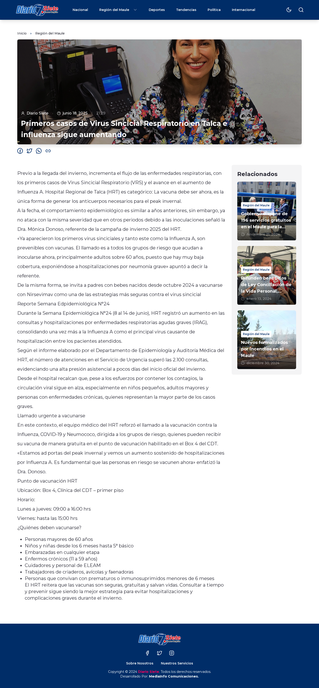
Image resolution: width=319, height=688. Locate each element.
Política (214, 10)
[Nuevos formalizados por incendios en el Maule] (266, 339)
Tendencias (186, 10)
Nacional (80, 10)
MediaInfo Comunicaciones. (174, 676)
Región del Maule (114, 10)
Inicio (22, 33)
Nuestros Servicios (177, 663)
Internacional (243, 10)
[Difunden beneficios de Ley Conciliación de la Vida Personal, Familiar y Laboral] (266, 275)
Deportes (157, 10)
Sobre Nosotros (139, 663)
